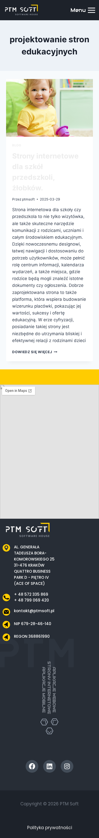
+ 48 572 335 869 (31, 594)
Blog (16, 145)
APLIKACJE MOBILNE (43, 690)
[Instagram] (67, 766)
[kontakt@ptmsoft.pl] (6, 612)
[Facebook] (32, 766)
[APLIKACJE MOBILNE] (44, 722)
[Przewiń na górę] (89, 825)
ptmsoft (28, 199)
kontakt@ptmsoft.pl (34, 610)
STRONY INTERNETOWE (49, 687)
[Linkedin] (49, 766)
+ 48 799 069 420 (31, 600)
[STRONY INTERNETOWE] (49, 723)
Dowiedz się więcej (34, 352)
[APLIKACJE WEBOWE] (54, 722)
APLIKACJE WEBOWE (54, 689)
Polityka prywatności (49, 828)
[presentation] (49, 108)
